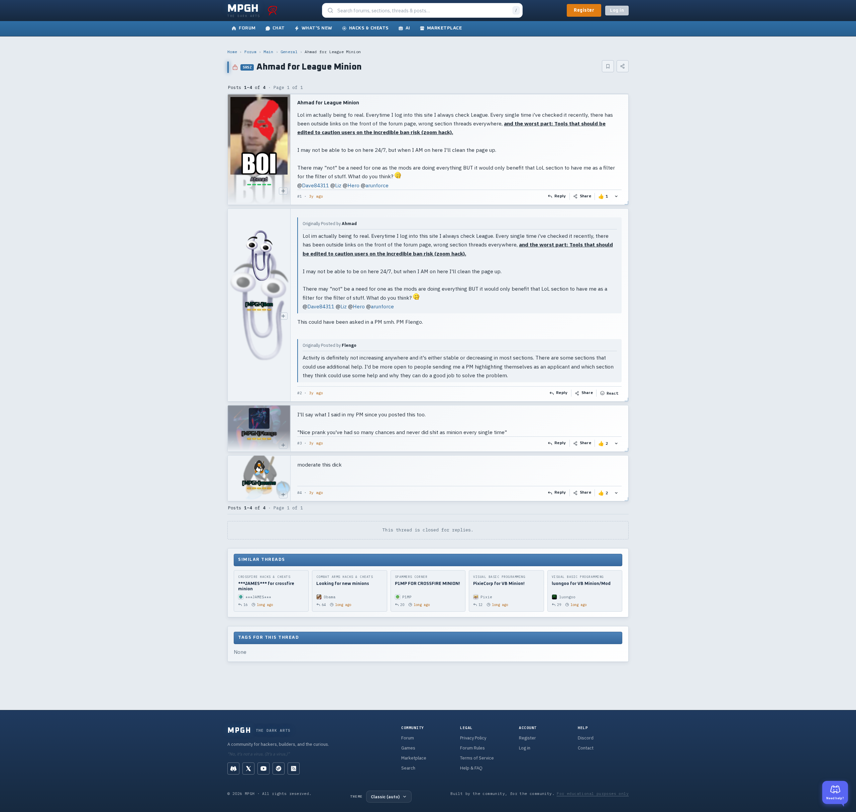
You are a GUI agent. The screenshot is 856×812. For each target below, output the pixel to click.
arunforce (377, 185)
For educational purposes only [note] (593, 793)
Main (268, 51)
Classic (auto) (385, 796)
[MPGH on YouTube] (263, 769)
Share (586, 196)
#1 (299, 196)
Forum (250, 51)
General (289, 51)
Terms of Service (477, 758)
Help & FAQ (471, 768)
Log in (617, 10)
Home (232, 51)
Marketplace (413, 758)
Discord (586, 738)
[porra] (272, 10)
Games (408, 748)
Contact (586, 748)
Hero (353, 185)
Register (584, 10)
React (612, 393)
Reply (560, 196)
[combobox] (423, 10)
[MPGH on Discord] (233, 769)
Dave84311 (315, 185)
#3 (299, 443)
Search (408, 768)
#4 (299, 492)
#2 (299, 393)
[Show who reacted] (616, 196)
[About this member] (283, 191)
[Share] (623, 66)
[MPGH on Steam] (279, 769)
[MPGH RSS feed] (294, 769)
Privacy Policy (473, 738)
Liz (338, 185)
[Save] (608, 66)
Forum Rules (472, 748)
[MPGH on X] (248, 769)
